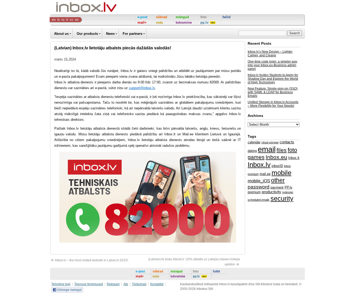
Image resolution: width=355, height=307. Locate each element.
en (54, 20)
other (278, 180)
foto (292, 150)
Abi (125, 284)
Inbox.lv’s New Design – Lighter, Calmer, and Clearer (270, 53)
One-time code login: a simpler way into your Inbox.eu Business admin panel (272, 65)
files (282, 150)
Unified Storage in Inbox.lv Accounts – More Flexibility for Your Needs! (273, 104)
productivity (271, 192)
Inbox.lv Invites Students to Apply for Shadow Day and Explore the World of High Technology (273, 78)
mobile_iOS (259, 180)
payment (277, 187)
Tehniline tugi (60, 284)
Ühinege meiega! (69, 290)
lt (67, 20)
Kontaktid (156, 284)
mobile (281, 172)
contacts (287, 142)
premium (254, 192)
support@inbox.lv (142, 88)
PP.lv (288, 187)
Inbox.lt (293, 158)
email (266, 149)
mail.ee (265, 174)
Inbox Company (74, 7)
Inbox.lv (259, 164)
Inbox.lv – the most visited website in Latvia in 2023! (91, 260)
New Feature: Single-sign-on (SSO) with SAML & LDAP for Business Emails (273, 92)
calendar (254, 142)
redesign (287, 192)
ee (71, 20)
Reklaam (113, 284)
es (76, 20)
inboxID (277, 166)
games (256, 157)
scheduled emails (258, 199)
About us (61, 34)
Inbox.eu (276, 157)
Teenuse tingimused (88, 284)
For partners (132, 34)
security (282, 198)
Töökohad (139, 284)
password (258, 187)
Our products (87, 34)
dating (252, 151)
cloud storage (270, 142)
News (110, 34)
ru (63, 20)
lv (58, 20)
